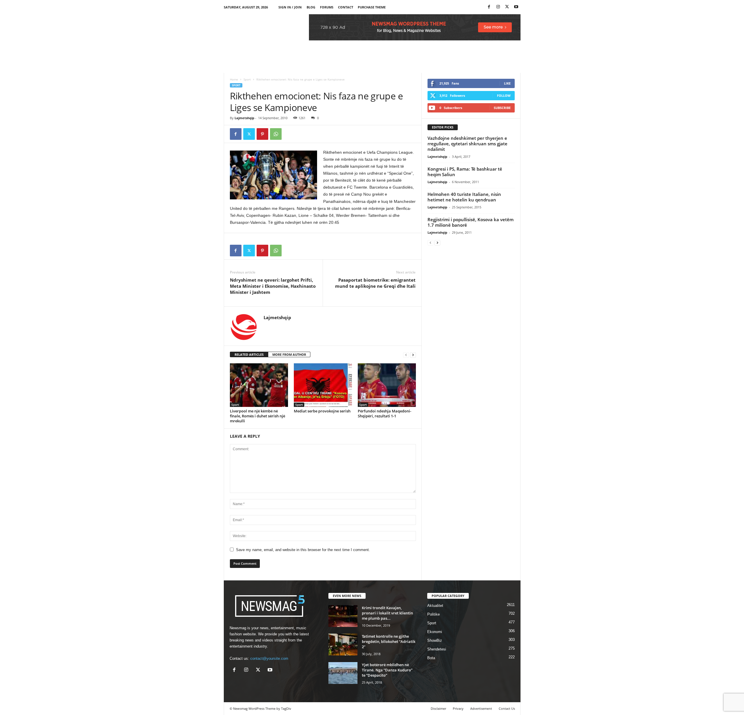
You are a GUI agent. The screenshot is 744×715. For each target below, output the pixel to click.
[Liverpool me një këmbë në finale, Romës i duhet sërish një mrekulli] (259, 385)
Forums (326, 7)
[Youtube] (516, 7)
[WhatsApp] (276, 134)
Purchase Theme (372, 7)
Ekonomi (434, 632)
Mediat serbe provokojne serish (322, 411)
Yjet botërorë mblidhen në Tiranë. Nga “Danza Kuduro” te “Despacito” (387, 670)
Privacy (458, 708)
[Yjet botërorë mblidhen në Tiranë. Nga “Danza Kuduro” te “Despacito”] (342, 673)
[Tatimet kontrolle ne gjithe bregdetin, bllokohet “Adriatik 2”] (342, 644)
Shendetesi (436, 649)
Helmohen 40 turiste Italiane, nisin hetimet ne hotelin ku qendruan (464, 197)
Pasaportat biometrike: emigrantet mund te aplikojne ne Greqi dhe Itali (375, 283)
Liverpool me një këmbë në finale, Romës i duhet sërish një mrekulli (257, 415)
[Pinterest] (262, 134)
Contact (345, 7)
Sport (247, 79)
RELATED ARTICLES (249, 354)
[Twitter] (507, 7)
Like (507, 83)
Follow (504, 95)
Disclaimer (438, 708)
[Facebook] (489, 7)
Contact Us (507, 708)
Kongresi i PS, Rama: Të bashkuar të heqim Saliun (465, 171)
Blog (311, 7)
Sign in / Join (290, 7)
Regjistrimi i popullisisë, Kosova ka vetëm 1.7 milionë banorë (471, 222)
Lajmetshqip (244, 118)
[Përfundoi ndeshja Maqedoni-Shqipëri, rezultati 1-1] (387, 385)
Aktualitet (435, 605)
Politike (433, 614)
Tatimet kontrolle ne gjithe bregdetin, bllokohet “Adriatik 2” (388, 641)
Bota (431, 658)
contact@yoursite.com (269, 658)
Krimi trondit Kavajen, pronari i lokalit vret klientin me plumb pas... (387, 613)
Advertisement (481, 708)
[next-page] (413, 355)
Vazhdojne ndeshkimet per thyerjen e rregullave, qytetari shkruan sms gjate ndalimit (467, 143)
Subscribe (502, 108)
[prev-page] (406, 355)
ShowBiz (434, 640)
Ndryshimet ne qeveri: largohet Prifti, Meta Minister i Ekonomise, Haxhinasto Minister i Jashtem (273, 286)
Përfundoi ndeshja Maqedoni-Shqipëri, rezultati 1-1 (384, 413)
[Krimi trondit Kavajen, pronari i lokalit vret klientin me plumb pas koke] (342, 616)
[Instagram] (498, 7)
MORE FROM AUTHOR (289, 354)
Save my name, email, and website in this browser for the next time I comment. (303, 550)
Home (234, 79)
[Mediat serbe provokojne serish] (323, 385)
